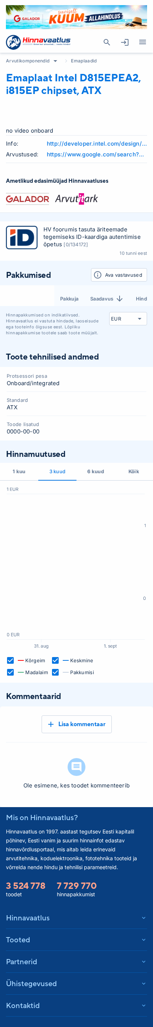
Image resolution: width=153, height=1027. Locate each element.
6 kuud (95, 471)
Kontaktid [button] (23, 1005)
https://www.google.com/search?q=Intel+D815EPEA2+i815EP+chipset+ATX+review (97, 154)
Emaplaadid (84, 61)
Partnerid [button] (21, 961)
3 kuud (57, 471)
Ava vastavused (123, 275)
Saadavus (102, 299)
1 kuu (19, 471)
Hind (141, 299)
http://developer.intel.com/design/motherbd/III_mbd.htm (97, 143)
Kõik (133, 471)
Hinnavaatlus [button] (28, 917)
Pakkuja (69, 299)
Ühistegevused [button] (31, 983)
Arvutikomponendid (27, 61)
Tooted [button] (18, 939)
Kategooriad (143, 42)
